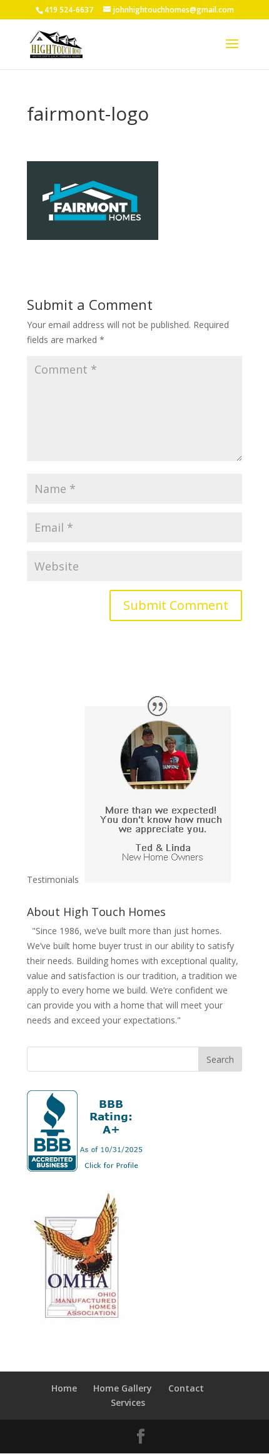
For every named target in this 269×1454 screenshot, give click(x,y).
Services (128, 1402)
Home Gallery (122, 1388)
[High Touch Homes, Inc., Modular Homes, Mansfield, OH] (85, 1131)
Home (64, 1388)
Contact (186, 1388)
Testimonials (53, 879)
